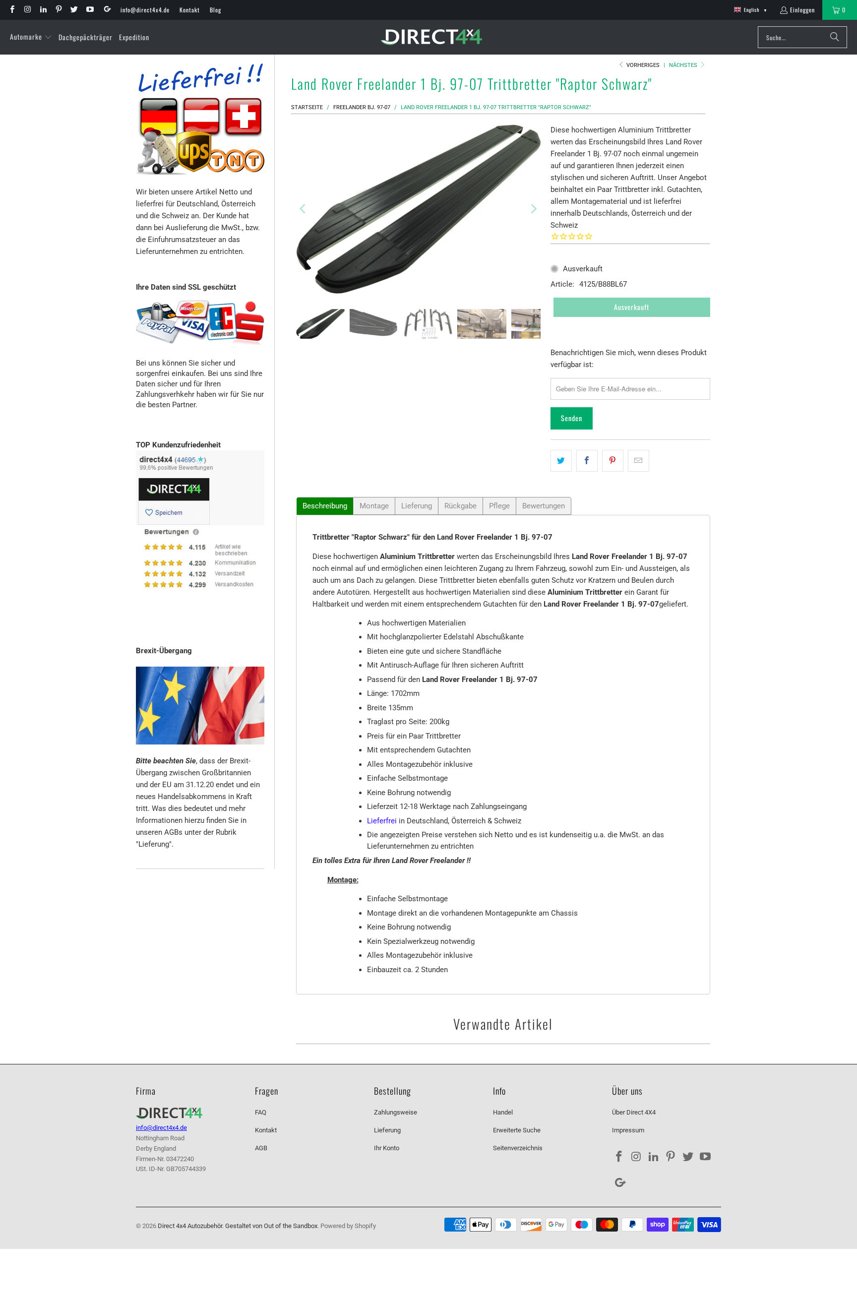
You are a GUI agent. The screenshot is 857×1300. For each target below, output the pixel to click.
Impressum (628, 1130)
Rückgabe (460, 505)
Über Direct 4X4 (634, 1112)
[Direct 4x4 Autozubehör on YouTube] (89, 9)
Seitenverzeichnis (518, 1148)
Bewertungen (543, 505)
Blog (215, 9)
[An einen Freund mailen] (638, 461)
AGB (261, 1148)
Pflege (499, 505)
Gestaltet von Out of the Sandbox (271, 1226)
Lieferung (416, 505)
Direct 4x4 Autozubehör (190, 1226)
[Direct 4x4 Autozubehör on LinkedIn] (43, 9)
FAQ (260, 1112)
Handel (503, 1112)
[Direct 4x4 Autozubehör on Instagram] (27, 9)
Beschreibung (325, 505)
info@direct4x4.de (145, 9)
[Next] (533, 209)
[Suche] (834, 37)
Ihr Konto (386, 1148)
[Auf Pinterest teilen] (612, 461)
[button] (31, 37)
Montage (374, 505)
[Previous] (303, 209)
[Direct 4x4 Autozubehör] (431, 37)
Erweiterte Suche (517, 1130)
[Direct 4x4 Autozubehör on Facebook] (11, 9)
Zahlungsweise (395, 1112)
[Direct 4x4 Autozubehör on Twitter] (73, 9)
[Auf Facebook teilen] (587, 461)
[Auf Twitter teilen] (561, 461)
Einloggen (802, 9)
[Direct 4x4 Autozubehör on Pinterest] (58, 9)
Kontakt (190, 9)
